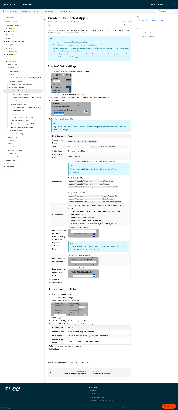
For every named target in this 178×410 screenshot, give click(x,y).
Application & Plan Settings (15, 134)
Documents (9, 54)
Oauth (161, 20)
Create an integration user (18, 104)
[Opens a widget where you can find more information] (169, 406)
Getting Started (10, 22)
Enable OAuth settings (147, 33)
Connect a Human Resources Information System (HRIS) (25, 78)
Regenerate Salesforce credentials (21, 120)
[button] (165, 11)
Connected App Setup (65, 11)
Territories (9, 31)
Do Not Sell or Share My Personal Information (103, 400)
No (87, 363)
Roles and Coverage (12, 35)
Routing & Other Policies (13, 45)
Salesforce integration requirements (21, 84)
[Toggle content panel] (134, 19)
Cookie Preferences (95, 394)
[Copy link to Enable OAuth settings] (79, 66)
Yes (75, 363)
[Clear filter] (40, 17)
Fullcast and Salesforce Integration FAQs (23, 124)
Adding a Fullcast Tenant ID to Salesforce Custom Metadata (26, 107)
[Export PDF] (124, 25)
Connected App (142, 20)
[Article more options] (129, 25)
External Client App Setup (18, 101)
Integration (36, 11)
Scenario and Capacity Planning (15, 41)
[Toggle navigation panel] (44, 19)
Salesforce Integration (49, 11)
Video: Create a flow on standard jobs (22, 127)
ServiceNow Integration (16, 130)
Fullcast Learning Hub (12, 25)
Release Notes (10, 166)
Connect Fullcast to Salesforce (21, 94)
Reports (8, 58)
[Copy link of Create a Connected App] (87, 18)
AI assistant (9, 28)
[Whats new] (167, 4)
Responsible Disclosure (96, 397)
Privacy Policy (126, 408)
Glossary (8, 170)
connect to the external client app (76, 42)
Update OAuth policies (147, 36)
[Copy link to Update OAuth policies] (80, 289)
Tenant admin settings (14, 71)
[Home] (9, 4)
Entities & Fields (12, 137)
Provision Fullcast (13, 68)
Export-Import (12, 140)
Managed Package (16, 114)
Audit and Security (13, 157)
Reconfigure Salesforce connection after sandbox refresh (27, 97)
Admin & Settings (25, 11)
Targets (8, 38)
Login (173, 4)
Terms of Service (115, 408)
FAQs (7, 163)
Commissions (10, 51)
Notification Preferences (15, 150)
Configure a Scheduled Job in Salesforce (22, 117)
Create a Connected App (20, 91)
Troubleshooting (10, 160)
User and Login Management (16, 147)
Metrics (10, 143)
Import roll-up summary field (19, 110)
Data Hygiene (12, 153)
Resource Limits (12, 64)
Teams (8, 48)
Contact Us (92, 391)
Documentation (12, 11)
